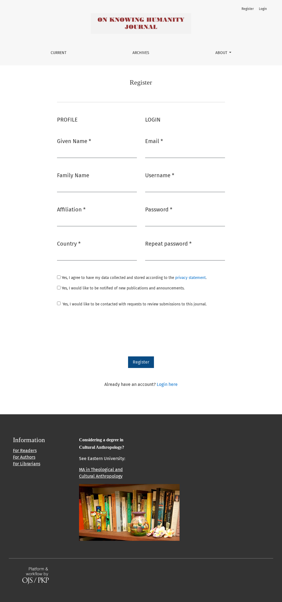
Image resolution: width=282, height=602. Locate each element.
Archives (140, 52)
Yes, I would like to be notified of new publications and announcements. (123, 288)
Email (154, 141)
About (221, 52)
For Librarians (26, 463)
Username (159, 175)
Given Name (74, 141)
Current (58, 52)
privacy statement (190, 277)
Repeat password (168, 243)
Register (248, 9)
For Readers (25, 450)
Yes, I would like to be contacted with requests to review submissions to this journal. (135, 304)
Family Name (73, 175)
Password (158, 209)
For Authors (24, 457)
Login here (167, 384)
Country (69, 243)
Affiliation (71, 209)
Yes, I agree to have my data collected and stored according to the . (134, 277)
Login (263, 9)
